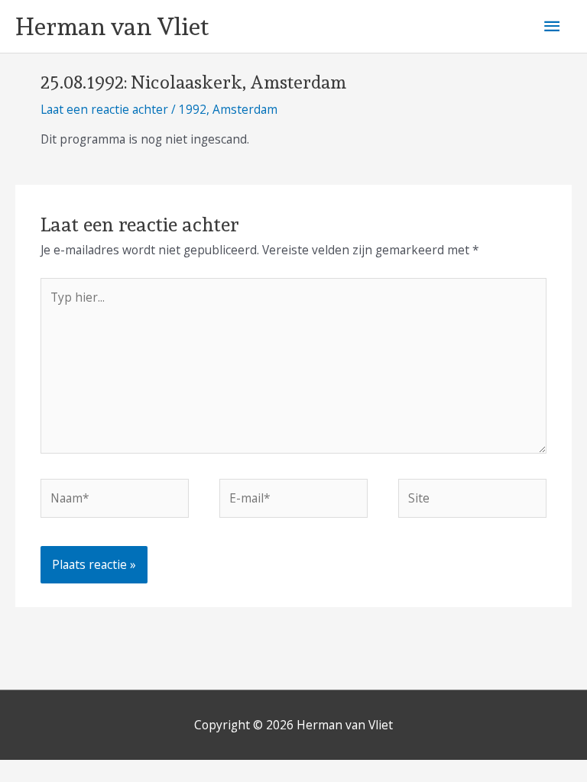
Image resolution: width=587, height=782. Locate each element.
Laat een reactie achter (104, 109)
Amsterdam (244, 109)
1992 (192, 109)
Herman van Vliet (112, 26)
